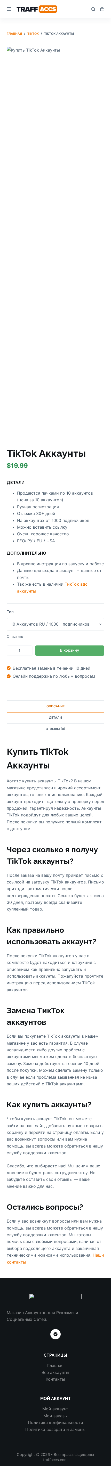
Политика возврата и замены (55, 1429)
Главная (55, 1365)
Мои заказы (55, 1415)
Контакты (55, 1379)
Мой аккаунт (55, 1408)
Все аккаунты (55, 1372)
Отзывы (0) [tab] (55, 729)
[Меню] (9, 9)
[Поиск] (93, 9)
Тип (10, 611)
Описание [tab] (55, 706)
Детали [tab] (55, 717)
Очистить (15, 636)
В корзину (69, 650)
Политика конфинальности (55, 1422)
